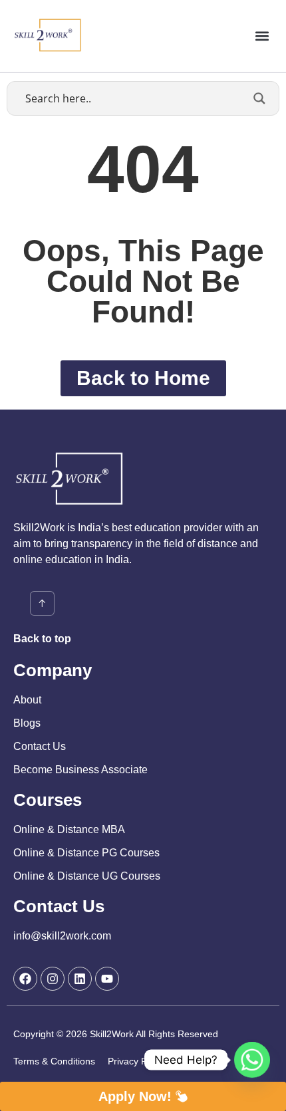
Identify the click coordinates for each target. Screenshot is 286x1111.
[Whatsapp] (252, 1060)
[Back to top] (42, 603)
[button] (262, 36)
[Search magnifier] (259, 98)
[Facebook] (25, 979)
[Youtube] (107, 979)
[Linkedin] (80, 979)
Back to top (42, 638)
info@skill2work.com (62, 935)
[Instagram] (53, 979)
